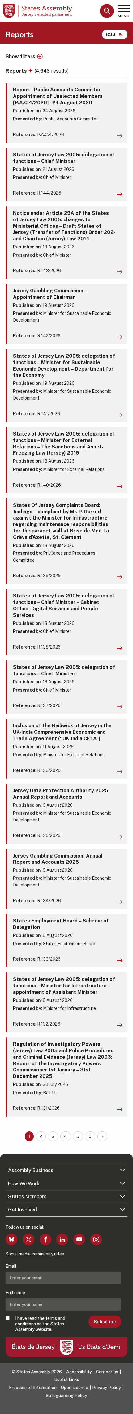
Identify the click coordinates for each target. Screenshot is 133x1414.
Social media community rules (35, 1253)
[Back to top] (125, 1406)
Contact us (107, 1371)
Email (11, 1266)
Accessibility (79, 1371)
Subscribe (105, 1321)
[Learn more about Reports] (31, 70)
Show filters (20, 56)
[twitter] (28, 1239)
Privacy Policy (106, 1387)
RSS (110, 34)
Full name (15, 1292)
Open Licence (74, 1387)
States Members (27, 1196)
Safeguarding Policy (66, 1395)
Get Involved (22, 1210)
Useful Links (66, 1379)
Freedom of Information (33, 1387)
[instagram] (96, 1239)
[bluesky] (11, 1239)
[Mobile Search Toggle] (107, 11)
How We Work (24, 1184)
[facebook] (45, 1239)
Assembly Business (31, 1170)
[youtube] (79, 1239)
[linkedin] (62, 1239)
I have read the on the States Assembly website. (40, 1324)
